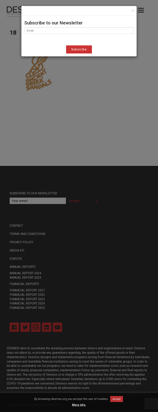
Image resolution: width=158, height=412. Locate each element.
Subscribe (79, 49)
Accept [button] (117, 399)
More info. (79, 405)
